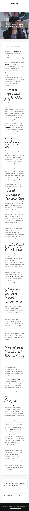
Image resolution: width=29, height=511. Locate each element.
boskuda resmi (8, 83)
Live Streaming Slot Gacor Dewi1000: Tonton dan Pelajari (15, 495)
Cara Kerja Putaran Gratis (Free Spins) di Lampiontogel (14, 484)
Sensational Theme (15, 508)
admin (7, 46)
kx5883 (14, 3)
